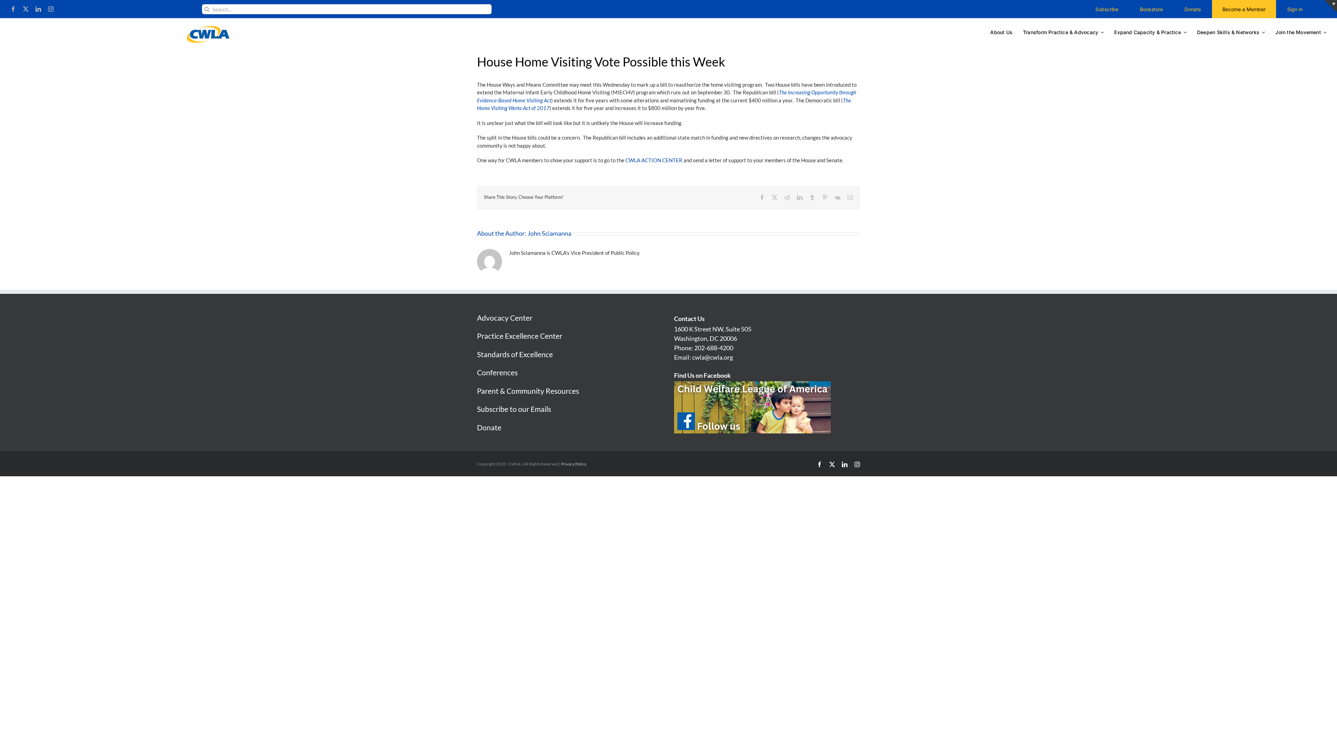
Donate (489, 427)
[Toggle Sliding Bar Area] (1330, 6)
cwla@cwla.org (712, 357)
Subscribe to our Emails (514, 409)
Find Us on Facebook (702, 375)
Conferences (497, 372)
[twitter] (26, 9)
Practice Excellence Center (519, 335)
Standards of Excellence (515, 354)
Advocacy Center (504, 317)
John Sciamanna (549, 233)
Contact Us (689, 318)
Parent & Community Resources (528, 390)
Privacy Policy (573, 464)
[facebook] (13, 9)
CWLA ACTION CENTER (653, 160)
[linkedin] (38, 9)
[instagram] (51, 9)
